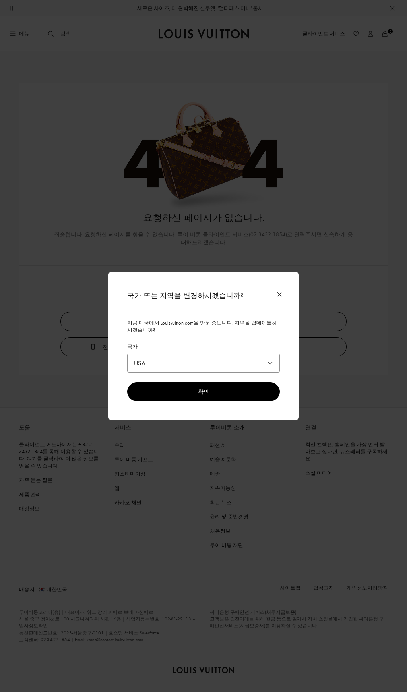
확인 (203, 391)
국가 (132, 346)
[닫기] (279, 294)
